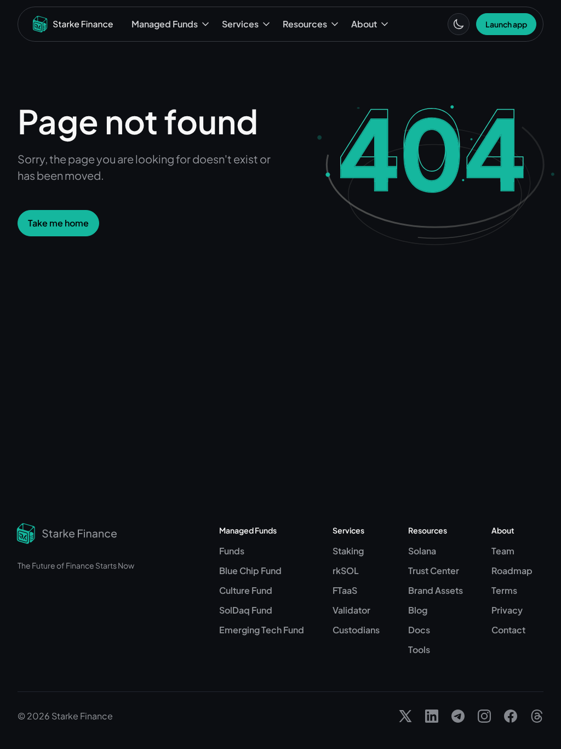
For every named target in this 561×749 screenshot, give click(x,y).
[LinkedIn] (431, 716)
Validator (351, 610)
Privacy (507, 610)
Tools (419, 649)
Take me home (58, 223)
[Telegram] (458, 716)
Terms (504, 590)
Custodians (356, 629)
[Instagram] (484, 716)
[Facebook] (510, 716)
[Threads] (536, 716)
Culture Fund (245, 590)
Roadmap (512, 570)
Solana (422, 551)
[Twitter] (405, 716)
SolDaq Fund (245, 610)
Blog (417, 610)
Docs (419, 629)
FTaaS (345, 590)
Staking (348, 551)
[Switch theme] (459, 24)
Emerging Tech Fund (261, 629)
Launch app (506, 24)
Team (502, 551)
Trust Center (433, 570)
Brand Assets (435, 590)
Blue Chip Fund (250, 570)
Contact (508, 629)
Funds (231, 551)
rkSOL (346, 570)
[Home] (72, 24)
